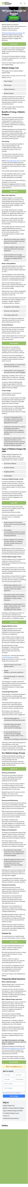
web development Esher (13, 161)
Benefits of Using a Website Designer (13, 1108)
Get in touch (14, 18)
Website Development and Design (12, 33)
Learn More (14, 503)
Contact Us (6, 1116)
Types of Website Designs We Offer (13, 1110)
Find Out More (14, 343)
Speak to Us (13, 769)
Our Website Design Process (11, 1113)
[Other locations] (20, 3)
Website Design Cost (9, 1105)
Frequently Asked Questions (11, 1118)
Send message (14, 1096)
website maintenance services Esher (15, 1048)
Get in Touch (14, 44)
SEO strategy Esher (8, 657)
